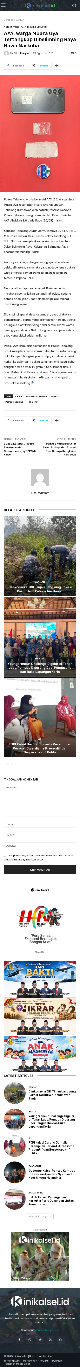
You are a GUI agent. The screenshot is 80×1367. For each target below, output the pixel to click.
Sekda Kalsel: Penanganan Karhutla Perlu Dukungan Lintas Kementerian (51, 1200)
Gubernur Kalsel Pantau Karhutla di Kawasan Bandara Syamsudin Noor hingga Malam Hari (52, 1174)
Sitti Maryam (22, 53)
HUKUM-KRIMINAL (37, 27)
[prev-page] (6, 764)
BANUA (20, 19)
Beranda (8, 19)
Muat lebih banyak (39, 1216)
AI (39, 739)
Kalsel (54, 396)
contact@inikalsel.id (47, 1330)
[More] (57, 66)
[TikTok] (40, 1339)
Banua (18, 396)
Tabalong (19, 27)
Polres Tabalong (14, 401)
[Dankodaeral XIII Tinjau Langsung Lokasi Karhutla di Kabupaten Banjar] (40, 556)
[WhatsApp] (60, 1339)
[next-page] (12, 764)
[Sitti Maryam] (7, 53)
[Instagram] (29, 1339)
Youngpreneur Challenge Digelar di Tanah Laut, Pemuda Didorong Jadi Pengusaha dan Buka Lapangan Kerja (40, 668)
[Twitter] (50, 1339)
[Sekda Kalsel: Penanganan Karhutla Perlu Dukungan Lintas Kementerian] (15, 1199)
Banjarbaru (36, 1166)
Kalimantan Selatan (36, 396)
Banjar (39, 582)
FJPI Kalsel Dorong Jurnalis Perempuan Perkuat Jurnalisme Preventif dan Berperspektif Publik (40, 748)
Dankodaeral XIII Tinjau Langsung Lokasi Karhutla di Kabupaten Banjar (40, 589)
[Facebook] (19, 1339)
